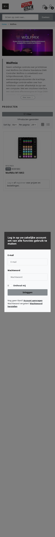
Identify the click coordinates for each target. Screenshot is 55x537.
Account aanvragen (33, 300)
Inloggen (27, 292)
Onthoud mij (19, 285)
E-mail (11, 255)
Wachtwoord (14, 270)
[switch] (9, 285)
